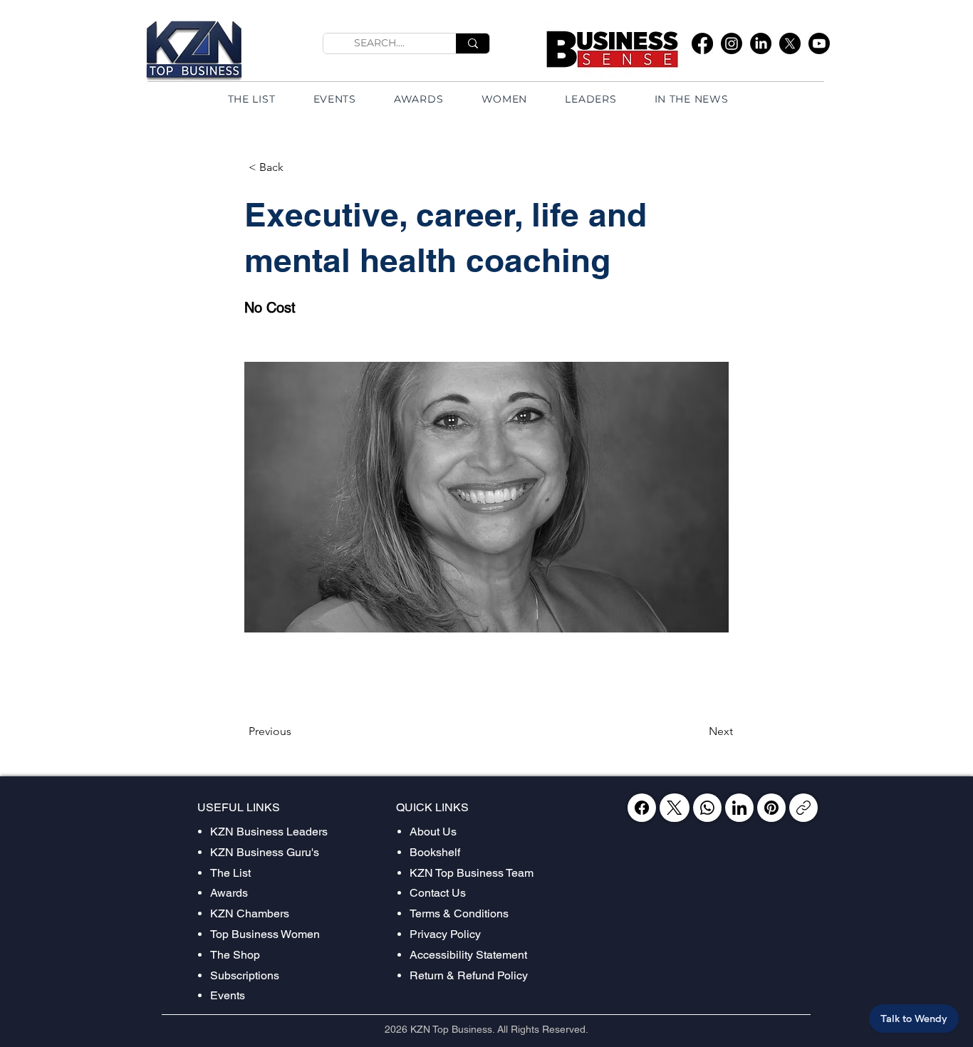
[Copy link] (803, 807)
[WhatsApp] (707, 807)
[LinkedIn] (760, 43)
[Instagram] (731, 43)
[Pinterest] (771, 807)
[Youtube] (819, 43)
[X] (790, 43)
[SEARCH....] (472, 43)
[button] (296, 167)
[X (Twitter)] (674, 807)
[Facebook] (702, 43)
